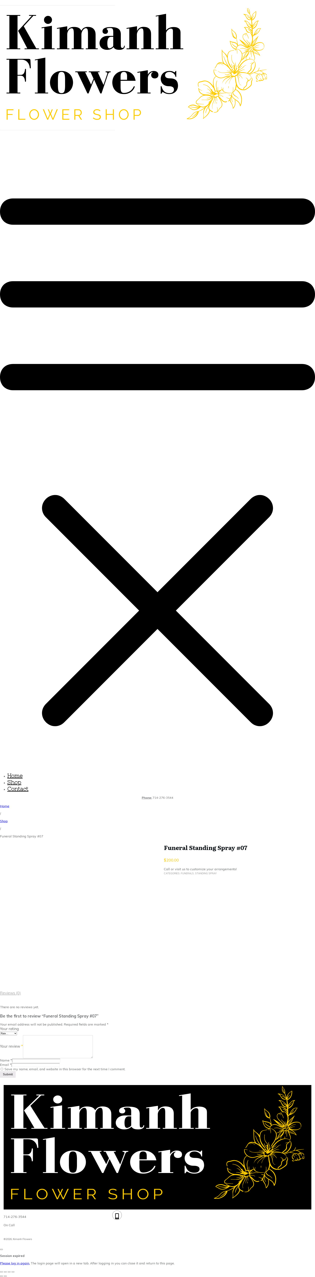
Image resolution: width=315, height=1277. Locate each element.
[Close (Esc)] (12, 1271)
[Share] (9, 1271)
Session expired (12, 1256)
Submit (8, 1074)
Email (5, 1065)
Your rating (9, 1028)
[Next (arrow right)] (5, 1276)
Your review (11, 1046)
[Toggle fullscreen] (5, 1271)
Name (6, 1060)
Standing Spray (206, 873)
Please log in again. (15, 1263)
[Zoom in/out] (1, 1271)
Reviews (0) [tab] (10, 993)
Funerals (187, 873)
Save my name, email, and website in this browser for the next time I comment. (65, 1069)
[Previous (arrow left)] (1, 1276)
